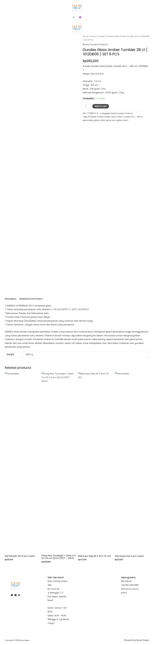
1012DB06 (92, 116)
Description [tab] (10, 298)
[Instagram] (80, 17)
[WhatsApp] (73, 17)
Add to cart (101, 106)
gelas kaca (111, 120)
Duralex (101, 36)
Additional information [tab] (31, 298)
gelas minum (122, 120)
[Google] (19, 595)
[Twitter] (12, 595)
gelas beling (88, 120)
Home (85, 36)
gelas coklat (99, 120)
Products (103, 44)
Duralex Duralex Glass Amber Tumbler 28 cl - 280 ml (120, 116)
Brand (93, 36)
